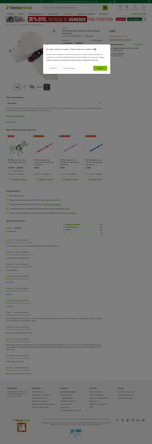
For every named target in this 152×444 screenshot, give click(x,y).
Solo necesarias (69, 68)
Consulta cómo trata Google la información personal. (79, 60)
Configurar (53, 68)
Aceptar (100, 68)
